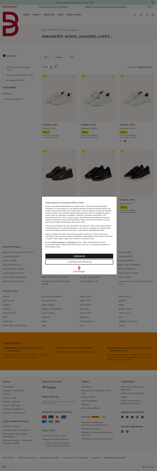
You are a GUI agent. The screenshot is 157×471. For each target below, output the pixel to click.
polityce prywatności (59, 242)
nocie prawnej (71, 242)
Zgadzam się (79, 256)
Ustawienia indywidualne (79, 262)
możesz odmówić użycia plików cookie (79, 238)
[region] (79, 235)
